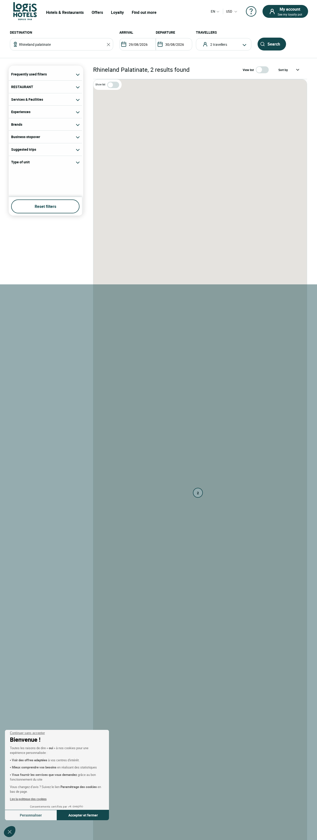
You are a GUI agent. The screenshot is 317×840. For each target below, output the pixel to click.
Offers (97, 12)
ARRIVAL (126, 32)
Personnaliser (31, 815)
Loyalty (117, 12)
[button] (10, 832)
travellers (206, 32)
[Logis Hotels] (25, 10)
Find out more (144, 12)
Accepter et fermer (83, 815)
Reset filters (45, 206)
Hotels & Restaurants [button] (65, 12)
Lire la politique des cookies (28, 799)
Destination (21, 32)
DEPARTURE (165, 32)
